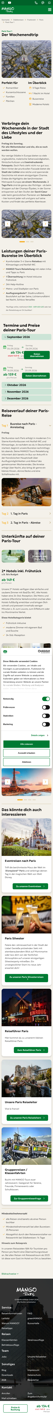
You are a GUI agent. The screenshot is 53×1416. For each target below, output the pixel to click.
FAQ (30, 1313)
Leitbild (5, 1318)
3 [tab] (32, 241)
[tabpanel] (26, 226)
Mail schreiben (9, 1398)
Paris (41, 20)
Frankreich (31, 20)
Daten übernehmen (37, 355)
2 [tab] (27, 241)
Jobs (4, 1356)
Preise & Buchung (15, 1408)
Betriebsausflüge (10, 1344)
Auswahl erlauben (26, 753)
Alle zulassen (26, 744)
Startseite (6, 20)
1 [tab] (22, 241)
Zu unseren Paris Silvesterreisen (26, 977)
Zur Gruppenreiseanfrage (27, 1198)
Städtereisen (18, 20)
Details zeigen (38, 735)
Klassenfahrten (9, 1340)
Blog (4, 1370)
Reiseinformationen (12, 1313)
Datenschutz (34, 1375)
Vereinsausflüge (36, 1340)
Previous (7, 224)
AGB (4, 1380)
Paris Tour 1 (9, 22)
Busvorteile (33, 1323)
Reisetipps (7, 1328)
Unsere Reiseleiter (37, 1356)
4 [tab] (34, 799)
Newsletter (33, 1380)
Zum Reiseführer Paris (29, 1050)
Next (45, 224)
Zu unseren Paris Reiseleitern (25, 1117)
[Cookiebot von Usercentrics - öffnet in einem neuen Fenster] (38, 651)
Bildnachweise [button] (9, 1273)
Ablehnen (26, 762)
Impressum (33, 1370)
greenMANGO (35, 1318)
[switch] (46, 707)
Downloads (7, 1375)
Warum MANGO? (10, 1323)
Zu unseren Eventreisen (28, 886)
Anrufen (6, 1393)
